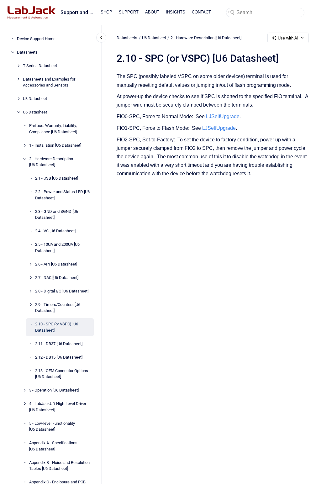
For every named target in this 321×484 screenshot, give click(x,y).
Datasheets (27, 52)
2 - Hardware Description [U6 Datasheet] (51, 161)
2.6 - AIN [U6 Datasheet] (56, 264)
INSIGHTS (175, 12)
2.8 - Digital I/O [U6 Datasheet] (61, 291)
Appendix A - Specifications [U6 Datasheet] (53, 445)
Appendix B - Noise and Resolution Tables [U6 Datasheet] (59, 465)
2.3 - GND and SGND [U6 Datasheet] (56, 214)
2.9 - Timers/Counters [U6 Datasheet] (57, 307)
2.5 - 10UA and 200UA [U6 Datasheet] (57, 247)
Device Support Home (36, 38)
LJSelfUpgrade (222, 116)
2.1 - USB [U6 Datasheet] (56, 178)
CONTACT (201, 12)
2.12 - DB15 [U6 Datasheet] (58, 357)
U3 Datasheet (35, 98)
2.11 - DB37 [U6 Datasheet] (58, 343)
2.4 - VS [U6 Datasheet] (55, 231)
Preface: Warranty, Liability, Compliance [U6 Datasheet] (53, 128)
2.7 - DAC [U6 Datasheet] (56, 277)
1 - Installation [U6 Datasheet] (55, 145)
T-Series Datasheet (40, 65)
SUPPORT (129, 12)
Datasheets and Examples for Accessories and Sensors (49, 82)
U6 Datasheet (35, 112)
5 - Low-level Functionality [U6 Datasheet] (52, 426)
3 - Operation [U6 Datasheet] (54, 390)
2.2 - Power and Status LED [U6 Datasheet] (62, 194)
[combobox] (265, 12)
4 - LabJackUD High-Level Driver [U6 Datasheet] (57, 406)
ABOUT (152, 12)
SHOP (106, 12)
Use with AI (288, 38)
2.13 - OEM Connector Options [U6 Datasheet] (61, 373)
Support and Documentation (77, 12)
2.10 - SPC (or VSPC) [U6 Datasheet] (56, 327)
